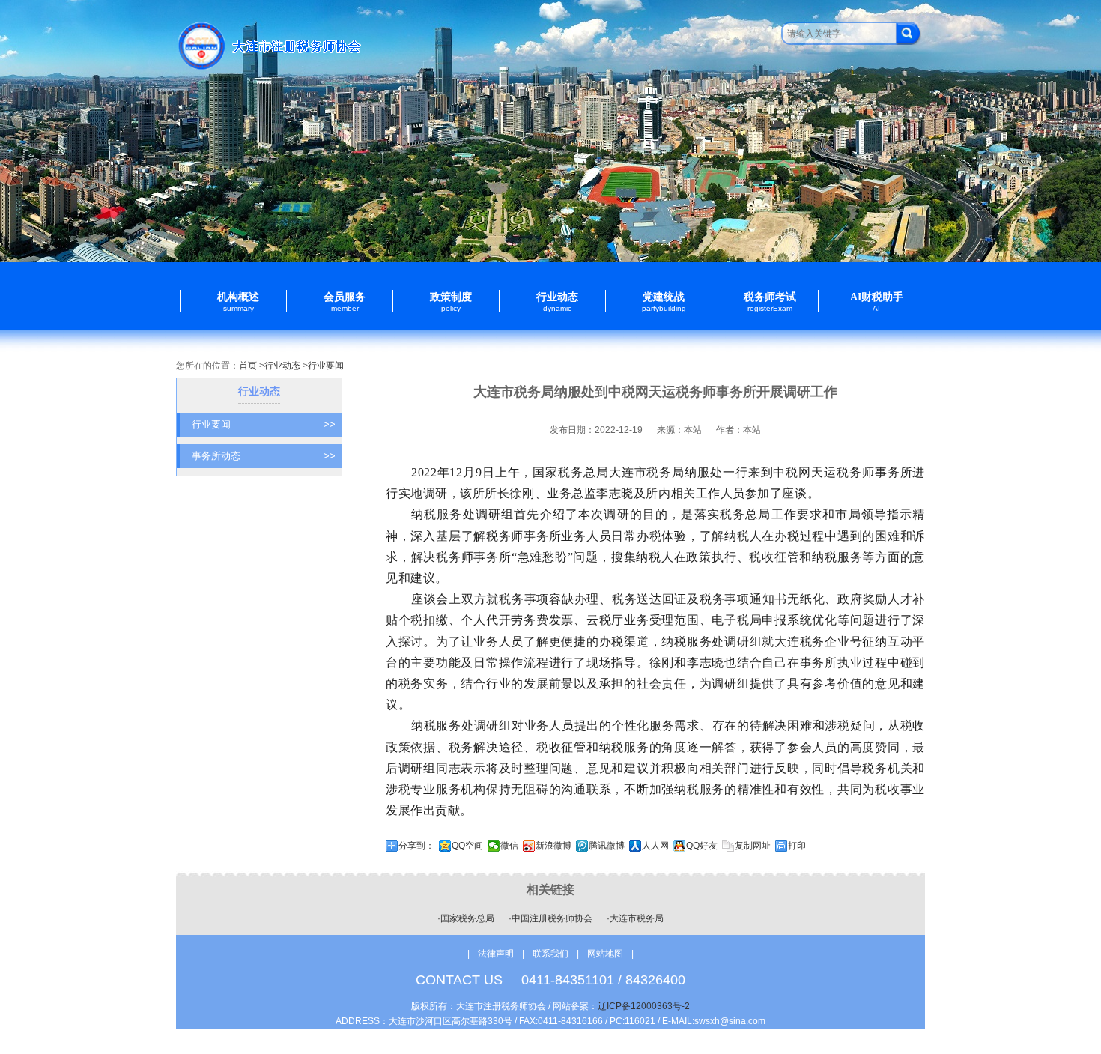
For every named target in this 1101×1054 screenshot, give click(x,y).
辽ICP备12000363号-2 (644, 1006)
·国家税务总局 (465, 918)
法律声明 (496, 953)
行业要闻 (326, 365)
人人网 (655, 846)
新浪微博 (553, 846)
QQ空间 (467, 846)
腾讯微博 (607, 846)
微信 (509, 846)
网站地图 (605, 953)
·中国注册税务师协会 (550, 918)
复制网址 (753, 846)
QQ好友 (702, 846)
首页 (248, 365)
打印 (797, 846)
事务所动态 (264, 455)
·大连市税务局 (635, 918)
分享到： (416, 846)
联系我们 (552, 953)
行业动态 (282, 365)
